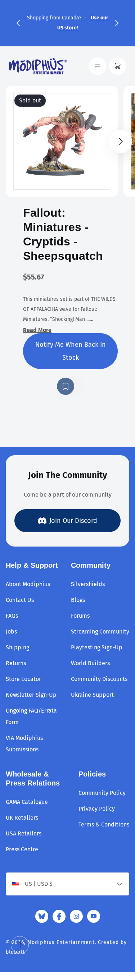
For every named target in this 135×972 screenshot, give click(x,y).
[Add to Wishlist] (70, 386)
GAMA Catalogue (27, 801)
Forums (80, 615)
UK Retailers (22, 817)
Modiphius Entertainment (61, 942)
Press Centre (22, 849)
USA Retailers (23, 833)
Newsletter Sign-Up (31, 694)
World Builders (90, 663)
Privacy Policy (96, 808)
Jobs (11, 631)
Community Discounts (99, 679)
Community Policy (102, 792)
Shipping (17, 647)
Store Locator (23, 679)
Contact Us (20, 599)
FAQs (12, 615)
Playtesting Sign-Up (96, 647)
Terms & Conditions (103, 824)
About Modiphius (28, 584)
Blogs (78, 599)
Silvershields (88, 584)
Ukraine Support (92, 694)
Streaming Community (100, 631)
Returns (16, 663)
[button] (18, 23)
